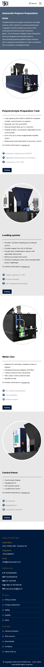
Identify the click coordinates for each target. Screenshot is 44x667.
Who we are (10, 636)
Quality (7, 615)
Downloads (9, 641)
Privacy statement (12, 605)
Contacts (8, 646)
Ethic (7, 620)
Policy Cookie (10, 600)
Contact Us (25, 145)
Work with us (10, 652)
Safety (7, 610)
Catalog (7, 170)
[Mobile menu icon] (40, 3)
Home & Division (12, 631)
